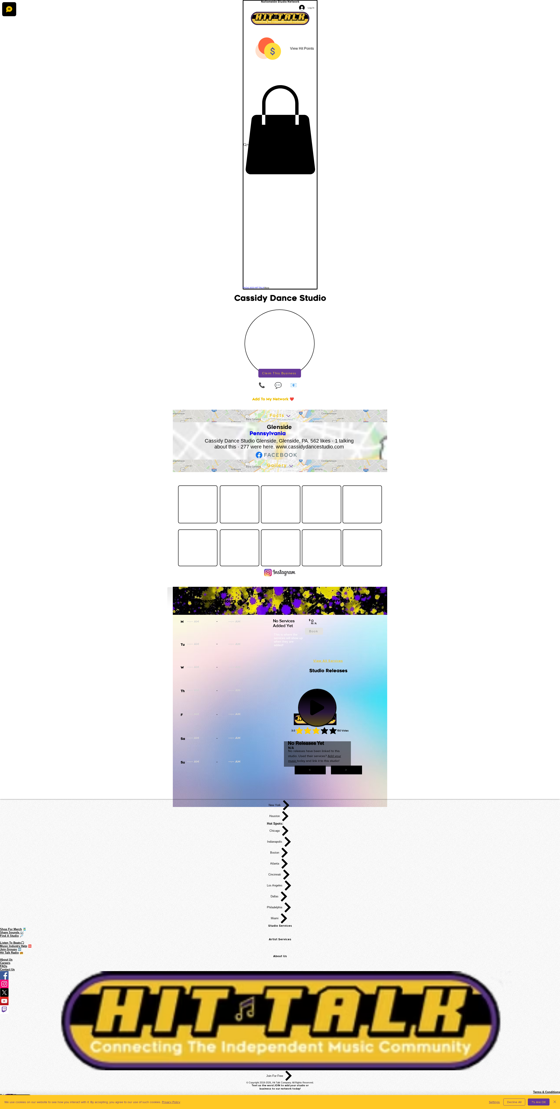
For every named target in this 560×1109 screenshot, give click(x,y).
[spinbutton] (207, 622)
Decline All (514, 1102)
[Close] (554, 1101)
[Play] (317, 707)
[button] (280, 129)
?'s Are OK (539, 1102)
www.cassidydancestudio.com (310, 447)
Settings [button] (494, 1102)
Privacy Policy (171, 1102)
